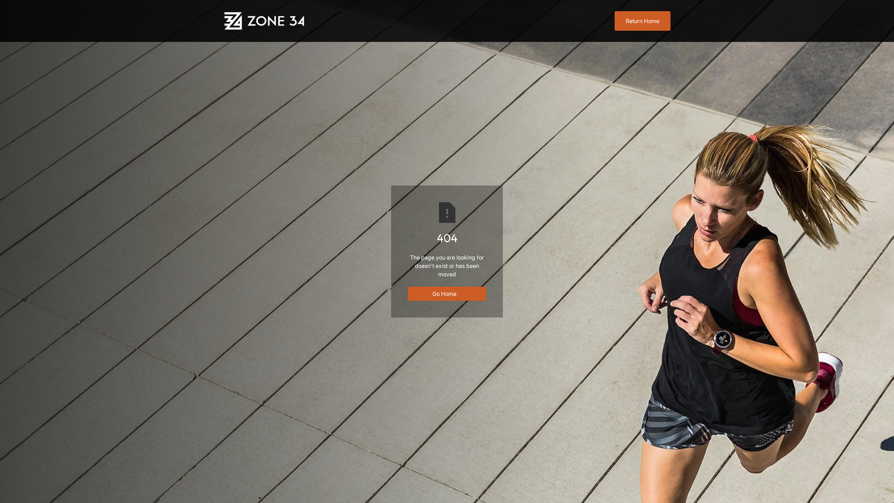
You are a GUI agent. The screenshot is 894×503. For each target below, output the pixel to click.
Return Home (642, 20)
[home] (265, 21)
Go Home (444, 293)
